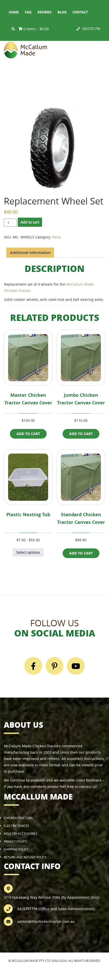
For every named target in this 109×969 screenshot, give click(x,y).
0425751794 (91, 28)
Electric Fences (16, 826)
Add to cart (30, 222)
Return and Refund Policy (25, 857)
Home (14, 12)
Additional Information (30, 252)
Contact (80, 12)
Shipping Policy (16, 849)
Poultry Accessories (21, 834)
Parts (56, 237)
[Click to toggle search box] (13, 28)
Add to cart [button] (28, 433)
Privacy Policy (15, 841)
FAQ (28, 12)
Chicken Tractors (18, 818)
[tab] (30, 252)
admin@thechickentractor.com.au (46, 921)
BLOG (62, 12)
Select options (28, 552)
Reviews (44, 12)
